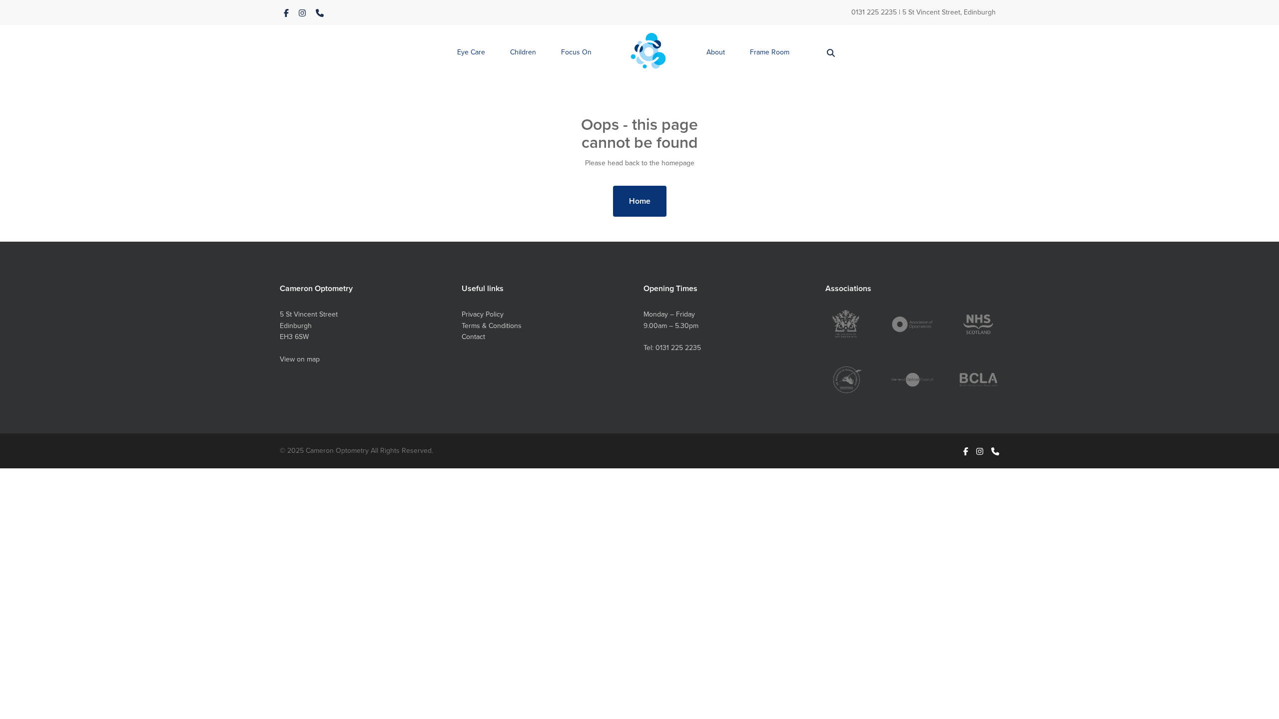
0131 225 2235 (874, 12)
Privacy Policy (483, 314)
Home (639, 201)
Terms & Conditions (492, 326)
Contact (473, 337)
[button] (471, 52)
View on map (300, 359)
